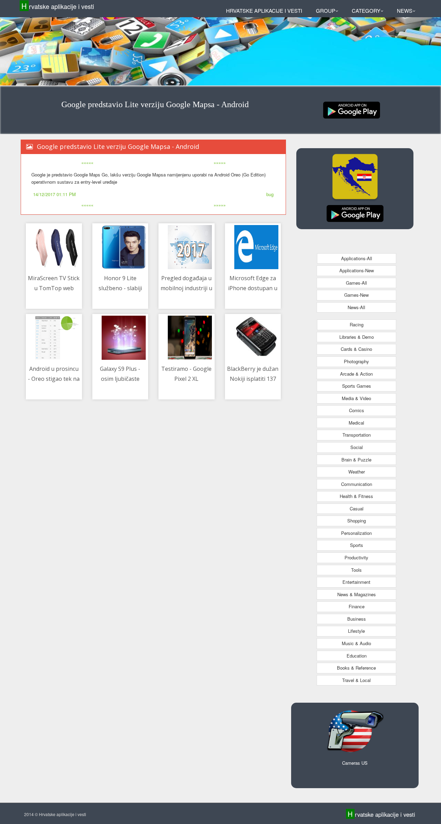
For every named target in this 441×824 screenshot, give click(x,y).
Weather (356, 471)
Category (366, 10)
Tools (356, 570)
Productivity (356, 557)
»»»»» (220, 162)
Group (325, 10)
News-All (356, 307)
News (404, 10)
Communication (356, 484)
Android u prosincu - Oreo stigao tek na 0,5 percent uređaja (54, 379)
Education (357, 655)
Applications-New (356, 270)
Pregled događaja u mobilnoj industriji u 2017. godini (186, 288)
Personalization (356, 533)
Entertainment (356, 582)
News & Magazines (356, 594)
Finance (357, 606)
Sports (356, 545)
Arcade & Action (356, 373)
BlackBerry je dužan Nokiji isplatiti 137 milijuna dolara (252, 379)
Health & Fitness (356, 496)
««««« (87, 162)
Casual (356, 508)
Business (356, 619)
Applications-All (356, 258)
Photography (356, 361)
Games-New (356, 295)
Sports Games (356, 386)
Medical (356, 422)
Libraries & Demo (356, 337)
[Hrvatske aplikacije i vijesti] (351, 109)
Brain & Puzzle (356, 459)
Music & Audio (356, 643)
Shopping (356, 520)
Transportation (356, 434)
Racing (356, 324)
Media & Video (356, 398)
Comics (356, 410)
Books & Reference (356, 667)
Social (356, 447)
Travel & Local (356, 680)
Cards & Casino (356, 349)
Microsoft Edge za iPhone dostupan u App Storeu (252, 288)
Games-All (356, 282)
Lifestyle (356, 631)
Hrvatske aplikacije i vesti (57, 6)
